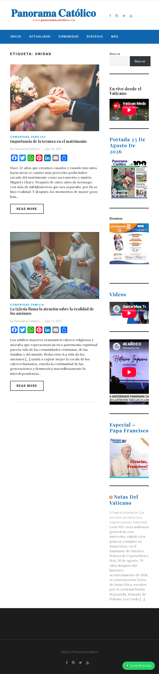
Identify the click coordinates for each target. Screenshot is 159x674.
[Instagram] (117, 15)
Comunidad (69, 36)
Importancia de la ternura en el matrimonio (48, 141)
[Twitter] (124, 15)
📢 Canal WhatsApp (139, 665)
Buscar (115, 54)
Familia (37, 304)
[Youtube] (131, 15)
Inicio (15, 36)
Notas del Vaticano (124, 499)
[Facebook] (110, 15)
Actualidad (40, 36)
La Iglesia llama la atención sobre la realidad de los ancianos (52, 311)
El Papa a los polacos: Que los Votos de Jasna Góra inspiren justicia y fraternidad (128, 517)
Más (114, 36)
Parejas (38, 137)
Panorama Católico (27, 149)
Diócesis (95, 36)
